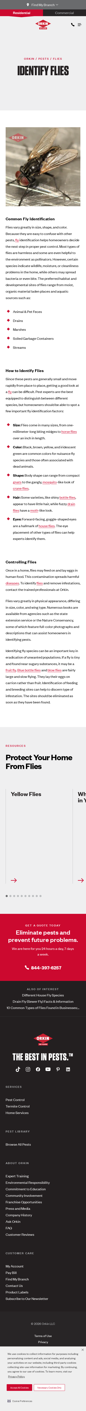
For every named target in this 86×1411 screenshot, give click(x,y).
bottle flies (67, 497)
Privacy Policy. (16, 1376)
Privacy (43, 1342)
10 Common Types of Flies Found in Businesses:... (43, 1007)
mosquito (50, 482)
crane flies (21, 488)
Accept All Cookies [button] (19, 1387)
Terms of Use (43, 1335)
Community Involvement (24, 1195)
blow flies (55, 670)
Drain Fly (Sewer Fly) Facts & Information (43, 1001)
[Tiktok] (17, 1069)
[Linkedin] (68, 1069)
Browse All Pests (18, 1144)
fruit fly (11, 670)
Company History (19, 1215)
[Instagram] (27, 1069)
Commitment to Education (26, 1189)
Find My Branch (17, 1279)
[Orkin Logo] (43, 24)
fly (17, 239)
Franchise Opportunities (24, 1202)
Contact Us (14, 1285)
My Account (15, 1266)
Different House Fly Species (43, 995)
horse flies (69, 431)
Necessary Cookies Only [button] (49, 1387)
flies (40, 583)
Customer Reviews (20, 1234)
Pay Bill (11, 1272)
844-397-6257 (46, 967)
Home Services (17, 1112)
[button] (20, 1401)
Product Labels (17, 1292)
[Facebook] (37, 1069)
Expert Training (17, 1176)
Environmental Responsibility (28, 1182)
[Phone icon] (72, 24)
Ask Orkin (13, 1221)
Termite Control (18, 1106)
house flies (47, 525)
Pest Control (15, 1099)
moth (34, 510)
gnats (17, 482)
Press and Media (18, 1208)
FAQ (9, 1228)
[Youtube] (48, 1069)
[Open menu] (79, 23)
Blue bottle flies (29, 670)
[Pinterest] (58, 1069)
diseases (12, 583)
